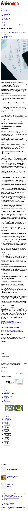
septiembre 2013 (7, 435)
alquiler (8, 322)
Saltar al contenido (5, 1)
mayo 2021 (6, 421)
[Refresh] (3, 371)
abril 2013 (6, 442)
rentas (9, 323)
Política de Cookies (8, 504)
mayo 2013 (6, 441)
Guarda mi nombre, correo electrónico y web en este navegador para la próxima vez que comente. (14, 363)
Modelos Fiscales (8, 18)
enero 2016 (6, 429)
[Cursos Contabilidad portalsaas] (14, 411)
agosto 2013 (6, 437)
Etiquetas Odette (12, 469)
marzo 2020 (6, 427)
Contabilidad (7, 14)
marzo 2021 (6, 422)
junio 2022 (6, 417)
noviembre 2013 (7, 433)
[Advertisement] (14, 454)
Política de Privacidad (9, 503)
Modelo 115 (6, 499)
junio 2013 (6, 439)
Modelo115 (5, 323)
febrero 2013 (7, 445)
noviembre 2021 (7, 419)
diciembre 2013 (7, 431)
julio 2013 (6, 438)
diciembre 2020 (7, 423)
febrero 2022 (7, 418)
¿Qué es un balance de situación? (11, 498)
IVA (5, 15)
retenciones (14, 323)
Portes (9, 486)
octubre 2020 (7, 425)
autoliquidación (13, 322)
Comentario (3, 341)
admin (24, 32)
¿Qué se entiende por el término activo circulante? (15, 494)
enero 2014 (6, 430)
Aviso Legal (6, 501)
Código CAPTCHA (19, 373)
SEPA (5, 22)
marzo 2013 (6, 443)
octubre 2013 (7, 434)
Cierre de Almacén (12, 478)
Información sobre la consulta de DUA (13, 496)
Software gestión (7, 12)
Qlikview (6, 19)
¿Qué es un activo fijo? (9, 495)
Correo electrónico (5, 356)
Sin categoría (7, 401)
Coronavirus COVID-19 (9, 393)
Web (2, 360)
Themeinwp (12, 508)
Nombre (3, 353)
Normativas (6, 17)
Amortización (7, 21)
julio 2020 (6, 426)
